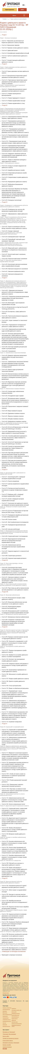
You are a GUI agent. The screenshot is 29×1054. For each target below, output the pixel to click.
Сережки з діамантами (7, 1007)
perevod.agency (6, 1017)
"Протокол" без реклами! (9, 1034)
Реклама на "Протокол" (9, 1032)
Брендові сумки (15, 1021)
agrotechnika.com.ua (6, 1019)
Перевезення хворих (16, 1013)
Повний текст (6, 993)
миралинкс (5, 1011)
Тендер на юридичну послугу (10, 1038)
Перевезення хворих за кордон (16, 1026)
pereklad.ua (14, 1008)
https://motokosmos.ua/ (7, 1014)
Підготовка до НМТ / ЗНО (16, 1010)
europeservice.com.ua (7, 1021)
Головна (5, 19)
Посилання (5, 1024)
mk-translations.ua (15, 1016)
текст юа (4, 1022)
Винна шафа (14, 1011)
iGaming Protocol (7, 1047)
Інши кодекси (3, 31)
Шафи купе (14, 1020)
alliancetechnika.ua (6, 1009)
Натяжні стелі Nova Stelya (17, 1023)
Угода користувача (8, 1040)
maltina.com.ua (14, 1018)
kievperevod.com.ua (6, 1026)
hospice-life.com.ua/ (15, 1015)
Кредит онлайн (7, 1045)
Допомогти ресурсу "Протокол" (11, 1042)
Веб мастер (5, 1012)
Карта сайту (6, 1036)
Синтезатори (5, 1016)
